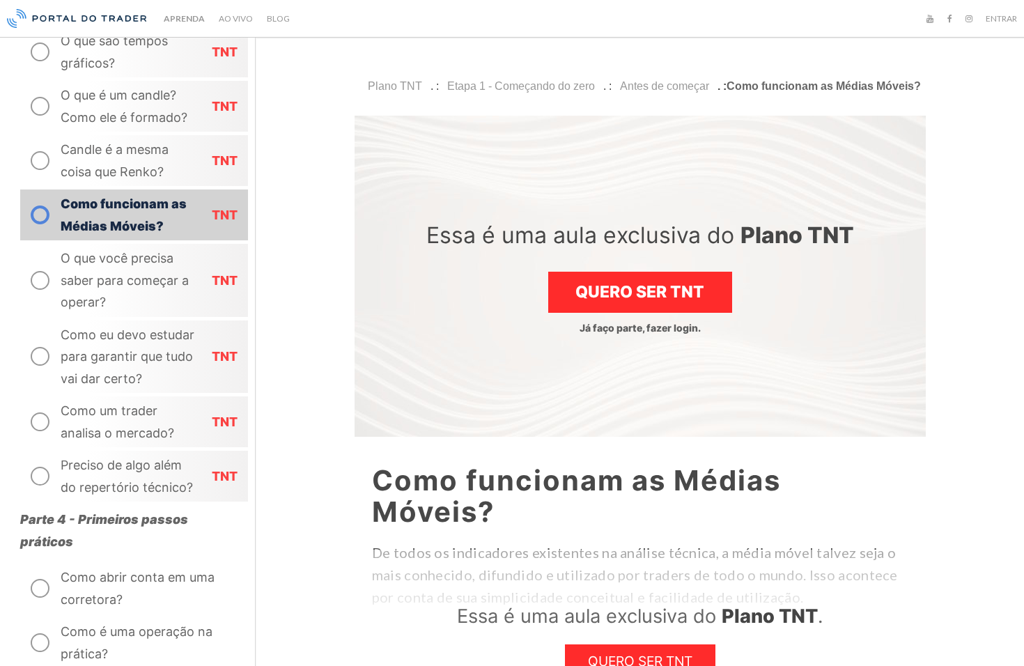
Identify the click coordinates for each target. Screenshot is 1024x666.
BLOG (278, 18)
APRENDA (184, 18)
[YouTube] (930, 19)
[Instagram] (969, 19)
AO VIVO (236, 18)
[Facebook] (949, 19)
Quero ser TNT (639, 292)
